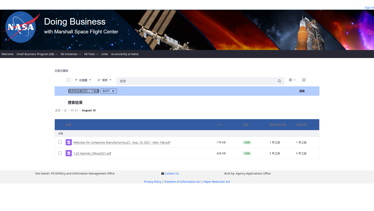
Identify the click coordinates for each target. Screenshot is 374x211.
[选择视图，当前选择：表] (293, 80)
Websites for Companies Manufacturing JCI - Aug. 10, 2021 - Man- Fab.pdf (121, 142)
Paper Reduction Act (217, 181)
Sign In (369, 7)
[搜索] (279, 81)
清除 (302, 91)
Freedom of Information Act (182, 181)
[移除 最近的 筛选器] (113, 91)
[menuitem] (7, 54)
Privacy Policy (152, 181)
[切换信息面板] (304, 80)
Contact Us (172, 173)
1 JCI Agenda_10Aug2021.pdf (92, 153)
